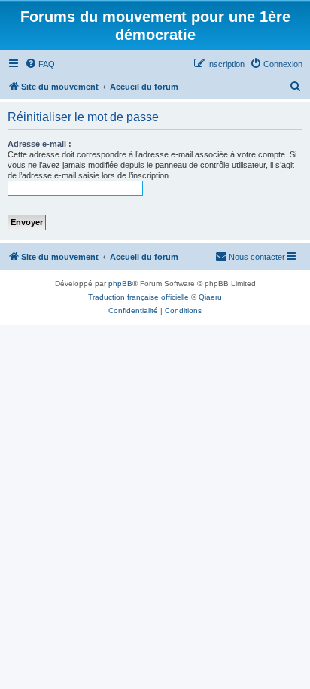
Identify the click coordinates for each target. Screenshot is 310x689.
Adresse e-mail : (39, 143)
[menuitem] (40, 64)
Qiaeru (210, 297)
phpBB (120, 283)
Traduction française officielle (138, 297)
